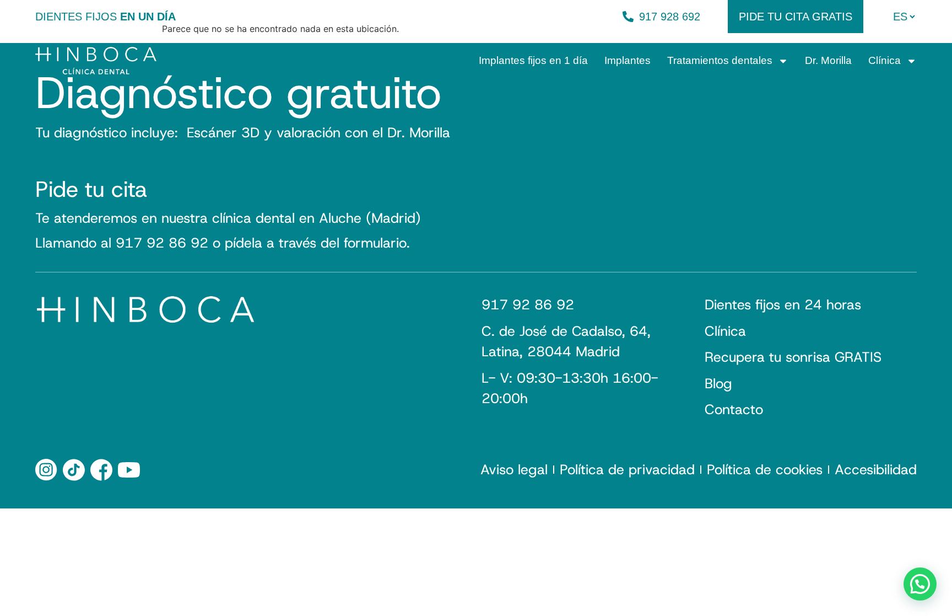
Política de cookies (765, 469)
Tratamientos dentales (719, 60)
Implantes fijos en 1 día (533, 60)
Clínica (884, 60)
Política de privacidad (627, 469)
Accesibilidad (876, 469)
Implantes (627, 60)
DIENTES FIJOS (105, 16)
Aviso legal (514, 469)
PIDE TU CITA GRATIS (795, 16)
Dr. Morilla (828, 60)
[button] (920, 584)
